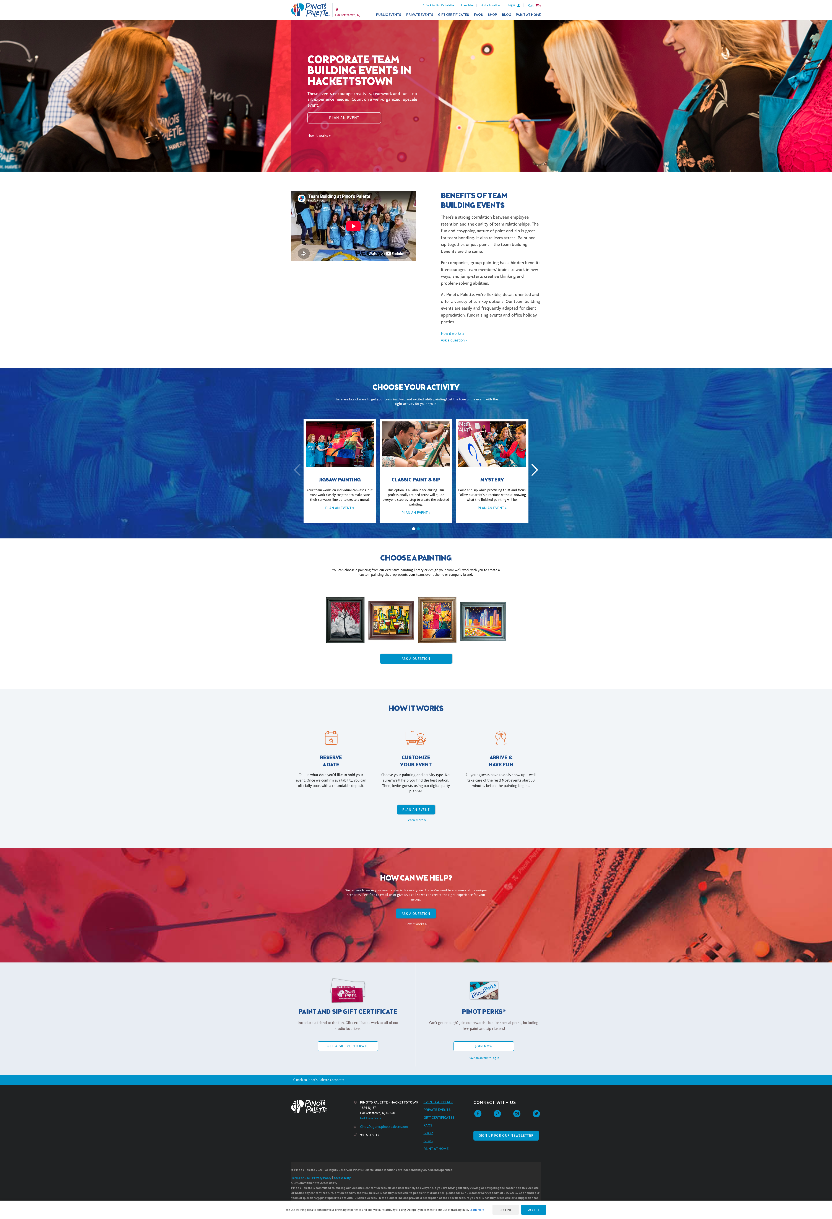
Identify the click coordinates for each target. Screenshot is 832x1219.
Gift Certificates (453, 15)
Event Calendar (438, 1102)
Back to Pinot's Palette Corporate (320, 1080)
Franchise (467, 5)
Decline (505, 1210)
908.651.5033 (369, 1135)
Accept (533, 1210)
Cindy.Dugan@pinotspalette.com (384, 1127)
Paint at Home (528, 15)
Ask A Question (416, 659)
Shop (492, 15)
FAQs (478, 15)
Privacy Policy (321, 1178)
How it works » (319, 135)
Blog (506, 15)
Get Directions (370, 1118)
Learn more (477, 1209)
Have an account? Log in (483, 1058)
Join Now (483, 1046)
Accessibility (342, 1178)
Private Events (419, 15)
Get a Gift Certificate (348, 1046)
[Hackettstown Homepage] (310, 10)
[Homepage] (322, 1106)
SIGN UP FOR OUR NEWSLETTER (506, 1135)
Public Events (388, 15)
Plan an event (344, 117)
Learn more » (416, 820)
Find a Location (490, 5)
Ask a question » (454, 340)
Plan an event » (339, 508)
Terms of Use (300, 1178)
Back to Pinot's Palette (440, 5)
